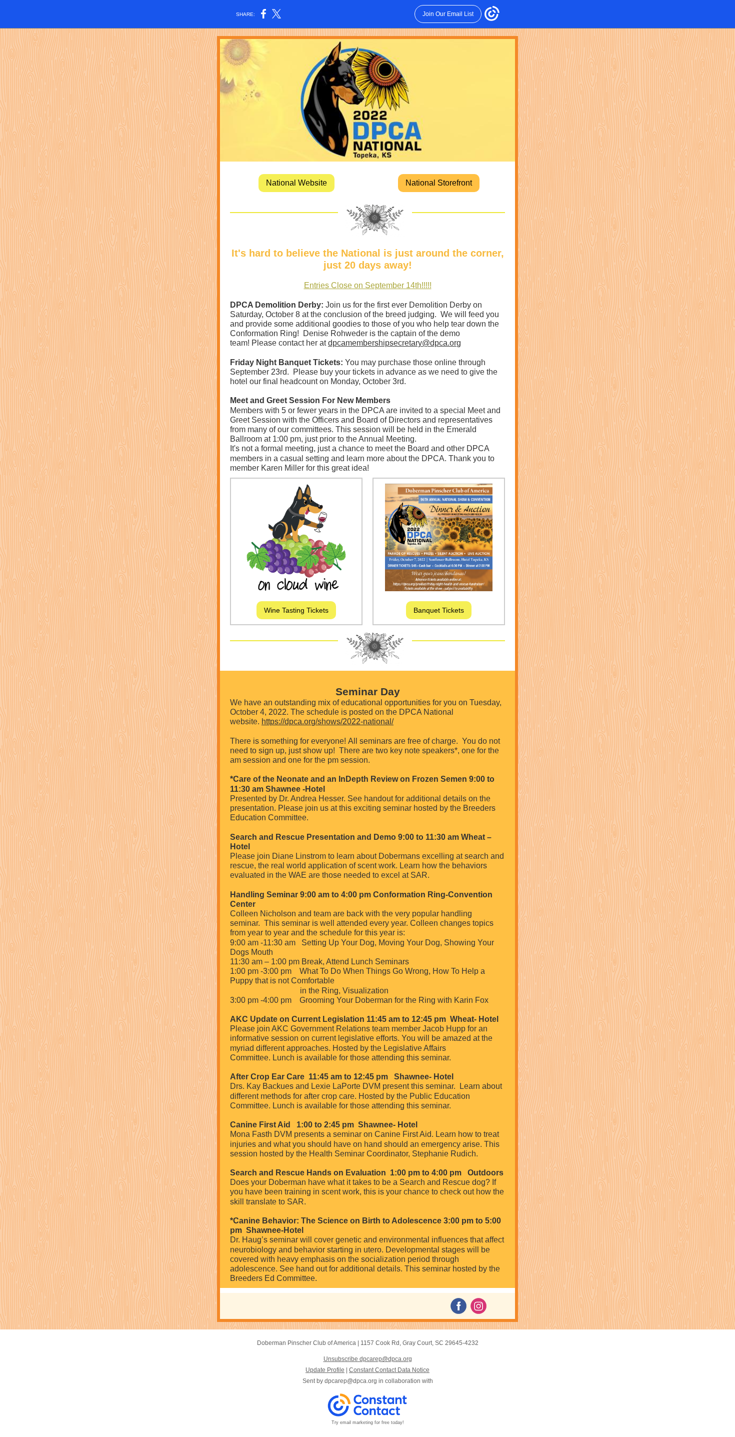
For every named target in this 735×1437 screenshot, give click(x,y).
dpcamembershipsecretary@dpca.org (394, 343)
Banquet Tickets (439, 610)
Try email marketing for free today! (368, 1422)
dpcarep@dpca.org (350, 1380)
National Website (296, 183)
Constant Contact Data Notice (389, 1369)
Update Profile (325, 1369)
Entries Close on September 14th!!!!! (368, 285)
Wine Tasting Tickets (296, 610)
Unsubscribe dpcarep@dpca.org (368, 1358)
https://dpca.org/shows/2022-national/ (328, 721)
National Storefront (439, 183)
